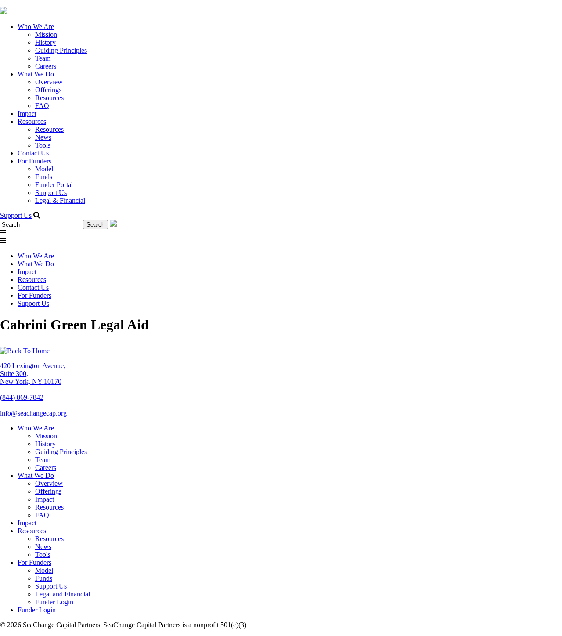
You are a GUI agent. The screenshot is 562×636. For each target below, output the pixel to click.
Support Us (51, 192)
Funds (43, 177)
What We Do (36, 74)
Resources (49, 97)
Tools (42, 145)
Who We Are (36, 26)
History (45, 42)
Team (42, 58)
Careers (45, 66)
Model (44, 169)
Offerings (48, 90)
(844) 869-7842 (21, 397)
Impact (27, 113)
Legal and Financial (62, 594)
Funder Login (54, 602)
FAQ (42, 105)
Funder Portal (54, 184)
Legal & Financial (60, 200)
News (43, 137)
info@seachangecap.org (33, 413)
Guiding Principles (61, 50)
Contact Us (33, 153)
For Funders (34, 161)
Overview (49, 82)
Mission (46, 34)
